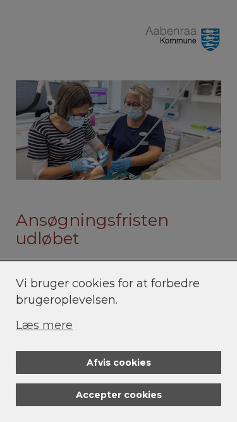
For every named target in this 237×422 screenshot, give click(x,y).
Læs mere (44, 325)
